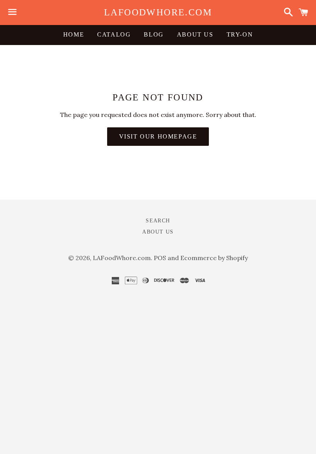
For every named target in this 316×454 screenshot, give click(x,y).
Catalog (114, 34)
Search (158, 221)
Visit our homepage (158, 136)
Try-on (240, 34)
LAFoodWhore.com (158, 12)
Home (73, 34)
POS (160, 258)
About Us (195, 34)
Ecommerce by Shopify (214, 258)
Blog (153, 34)
